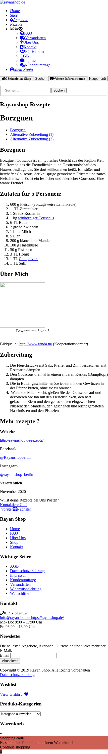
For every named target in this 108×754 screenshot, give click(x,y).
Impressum (18, 575)
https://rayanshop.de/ (47, 617)
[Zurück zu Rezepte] (15, 509)
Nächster (24, 509)
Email (4, 655)
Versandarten (20, 584)
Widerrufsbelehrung (25, 589)
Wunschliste (19, 593)
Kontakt (16, 547)
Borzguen (18, 130)
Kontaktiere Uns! (13, 504)
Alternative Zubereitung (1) (31, 134)
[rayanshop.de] (12, 2)
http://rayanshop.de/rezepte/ (21, 440)
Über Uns (18, 538)
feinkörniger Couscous (36, 218)
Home (15, 529)
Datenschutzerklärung (27, 571)
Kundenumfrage (23, 580)
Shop (14, 542)
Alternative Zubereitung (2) (31, 139)
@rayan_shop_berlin (16, 474)
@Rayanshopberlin (15, 457)
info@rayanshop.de (15, 617)
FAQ (14, 533)
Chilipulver (28, 259)
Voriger (6, 509)
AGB (14, 566)
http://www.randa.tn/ (35, 344)
